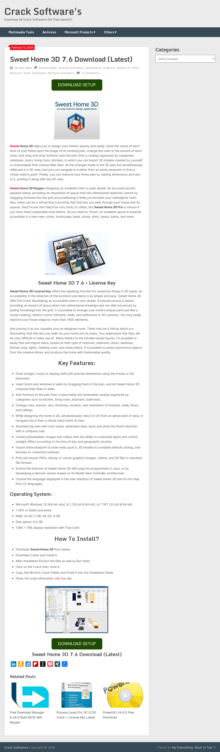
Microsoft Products (79, 32)
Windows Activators (60, 73)
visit (57, 578)
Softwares (39, 73)
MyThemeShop (182, 747)
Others (109, 32)
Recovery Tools (20, 73)
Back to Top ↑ (205, 747)
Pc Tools (133, 67)
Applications (93, 67)
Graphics (109, 67)
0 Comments (90, 73)
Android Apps (47, 67)
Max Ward (25, 67)
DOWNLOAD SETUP (77, 84)
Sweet (14, 146)
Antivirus (49, 32)
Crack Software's (43, 11)
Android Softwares (70, 67)
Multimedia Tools (21, 32)
